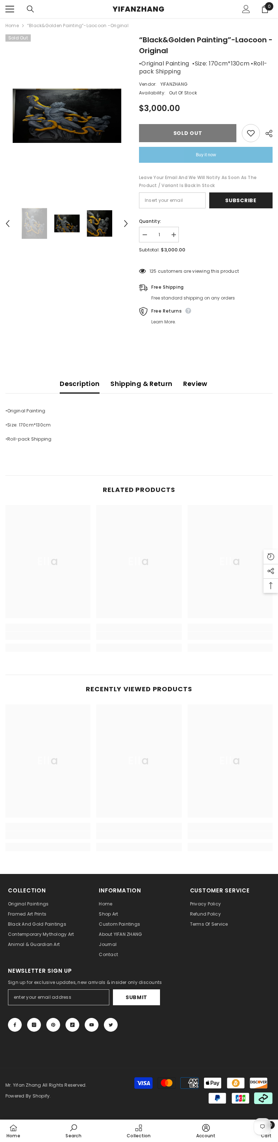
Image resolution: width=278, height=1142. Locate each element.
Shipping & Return (141, 383)
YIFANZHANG (174, 84)
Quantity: (150, 221)
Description (80, 383)
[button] (7, 223)
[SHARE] (266, 133)
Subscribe (240, 200)
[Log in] (246, 9)
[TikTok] (72, 1025)
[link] (47, 636)
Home (12, 25)
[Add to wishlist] (251, 133)
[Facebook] (15, 1025)
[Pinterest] (53, 1025)
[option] (66, 116)
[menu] (9, 9)
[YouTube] (91, 1025)
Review (195, 383)
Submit (136, 997)
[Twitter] (111, 1025)
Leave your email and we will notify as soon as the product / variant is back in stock (198, 181)
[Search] (30, 9)
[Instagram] (34, 1025)
